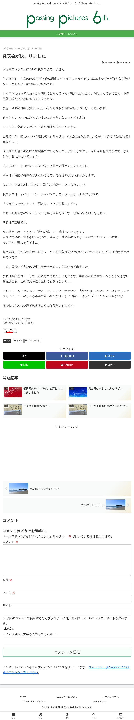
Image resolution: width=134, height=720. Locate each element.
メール (9, 593)
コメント (10, 541)
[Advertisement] (67, 452)
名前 (7, 580)
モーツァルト (34, 341)
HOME (23, 696)
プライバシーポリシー (34, 701)
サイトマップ (100, 701)
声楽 (8, 341)
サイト (7, 605)
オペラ (20, 341)
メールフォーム (111, 696)
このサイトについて (67, 696)
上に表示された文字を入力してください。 (31, 634)
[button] (110, 365)
